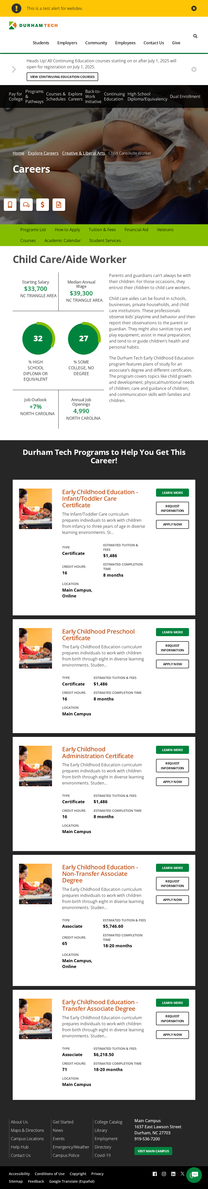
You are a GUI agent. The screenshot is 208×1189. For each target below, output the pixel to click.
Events (58, 1138)
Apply (10, 204)
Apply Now (172, 524)
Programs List (33, 229)
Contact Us (154, 42)
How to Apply (67, 229)
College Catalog (108, 1122)
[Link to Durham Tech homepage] (36, 25)
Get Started (63, 1122)
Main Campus (147, 1120)
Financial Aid (42, 204)
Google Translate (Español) (71, 1181)
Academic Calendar (62, 240)
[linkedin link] (173, 1173)
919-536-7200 (147, 1139)
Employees (125, 42)
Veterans (165, 229)
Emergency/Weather (71, 1147)
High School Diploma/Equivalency (147, 96)
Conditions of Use (50, 1173)
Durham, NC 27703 (152, 1133)
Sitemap (16, 1181)
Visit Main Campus (153, 1151)
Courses (28, 240)
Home (18, 153)
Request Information (172, 508)
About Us (19, 1122)
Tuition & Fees (102, 229)
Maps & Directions (27, 1130)
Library (101, 1130)
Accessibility (19, 1173)
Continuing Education (114, 96)
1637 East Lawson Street (157, 1127)
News (58, 1130)
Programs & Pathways (34, 96)
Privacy (97, 1173)
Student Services (105, 240)
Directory (103, 1147)
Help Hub (20, 1147)
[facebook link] (154, 1173)
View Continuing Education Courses (62, 76)
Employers (67, 42)
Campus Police (66, 1155)
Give (176, 42)
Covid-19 (103, 1155)
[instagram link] (163, 1173)
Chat (26, 204)
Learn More (172, 492)
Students (41, 42)
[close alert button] (194, 8)
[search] (195, 36)
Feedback (36, 1181)
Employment (106, 1138)
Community (96, 42)
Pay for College (16, 96)
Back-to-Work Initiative (93, 96)
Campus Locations (27, 1138)
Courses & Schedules (56, 96)
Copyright (78, 1173)
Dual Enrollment (185, 96)
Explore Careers (75, 96)
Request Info (59, 204)
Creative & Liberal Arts (83, 153)
